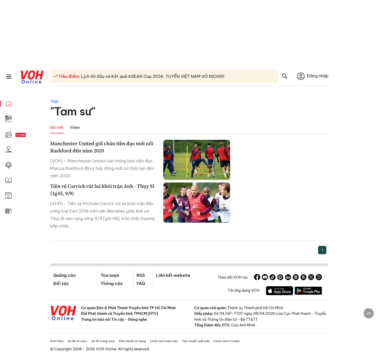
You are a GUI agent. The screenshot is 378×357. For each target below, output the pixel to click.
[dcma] (303, 278)
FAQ (141, 283)
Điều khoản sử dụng (132, 341)
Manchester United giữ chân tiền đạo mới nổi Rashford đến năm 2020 (101, 147)
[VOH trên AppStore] (279, 291)
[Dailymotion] (319, 278)
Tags (54, 101)
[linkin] (288, 278)
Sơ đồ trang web (102, 341)
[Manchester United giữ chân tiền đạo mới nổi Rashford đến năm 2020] (196, 160)
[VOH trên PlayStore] (308, 291)
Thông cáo (112, 283)
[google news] (296, 278)
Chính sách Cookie (227, 341)
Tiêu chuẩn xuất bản (196, 341)
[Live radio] (29, 135)
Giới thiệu (57, 341)
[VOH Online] (63, 313)
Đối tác (61, 283)
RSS (141, 275)
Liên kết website (173, 275)
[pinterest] (280, 278)
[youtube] (265, 278)
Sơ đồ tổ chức (77, 341)
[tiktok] (272, 278)
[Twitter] (311, 278)
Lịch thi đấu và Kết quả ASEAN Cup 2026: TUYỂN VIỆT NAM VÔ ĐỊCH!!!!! (152, 76)
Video (75, 127)
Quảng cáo (64, 275)
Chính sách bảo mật (164, 341)
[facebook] (257, 278)
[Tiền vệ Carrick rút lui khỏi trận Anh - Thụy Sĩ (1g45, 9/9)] (196, 202)
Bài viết (57, 127)
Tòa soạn (110, 275)
